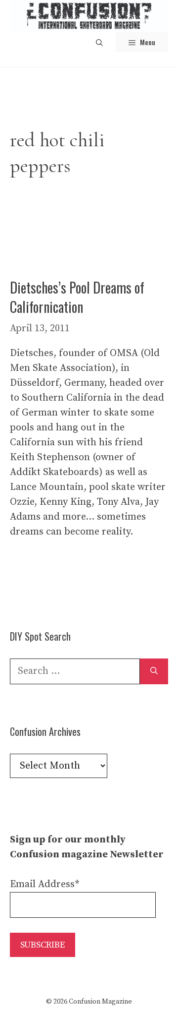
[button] (99, 42)
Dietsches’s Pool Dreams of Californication (77, 297)
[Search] (154, 671)
